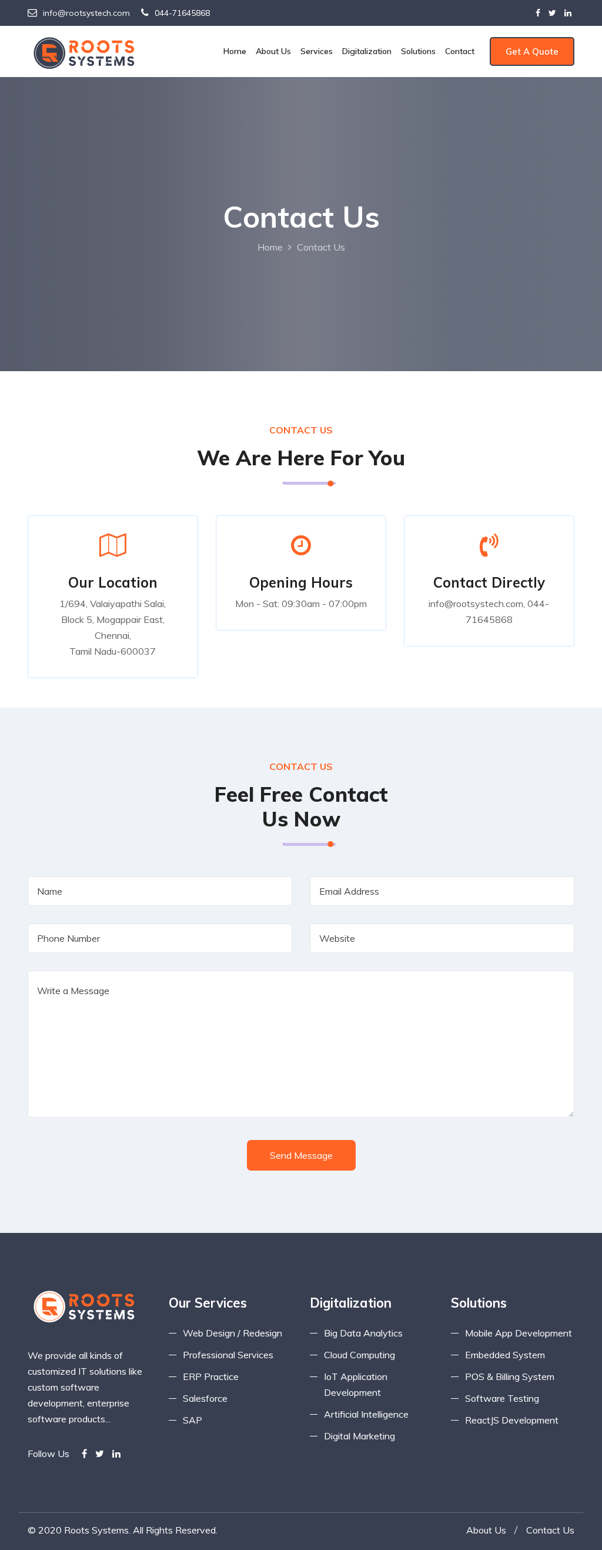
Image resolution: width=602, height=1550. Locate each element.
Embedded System (505, 1355)
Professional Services (228, 1355)
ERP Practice (211, 1376)
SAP (192, 1420)
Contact (459, 51)
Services (316, 51)
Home (234, 51)
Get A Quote (532, 51)
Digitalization (367, 51)
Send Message (301, 1155)
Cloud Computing (359, 1355)
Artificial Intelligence (366, 1414)
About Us (273, 51)
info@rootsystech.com (86, 13)
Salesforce (205, 1398)
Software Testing (502, 1398)
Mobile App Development (518, 1333)
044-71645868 (182, 13)
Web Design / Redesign (232, 1333)
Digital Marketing (359, 1436)
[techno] (86, 52)
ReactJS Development (511, 1420)
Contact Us (550, 1530)
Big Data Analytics (363, 1333)
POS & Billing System (509, 1376)
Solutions (418, 51)
